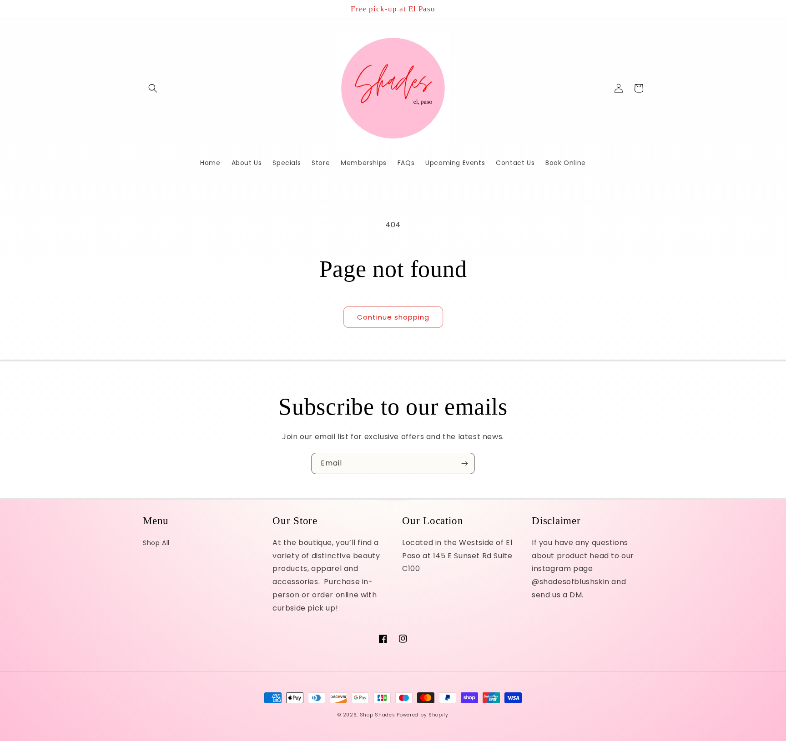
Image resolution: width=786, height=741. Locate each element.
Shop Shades (377, 714)
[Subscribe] (464, 463)
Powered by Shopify (422, 714)
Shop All (156, 542)
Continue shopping (393, 317)
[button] (153, 88)
